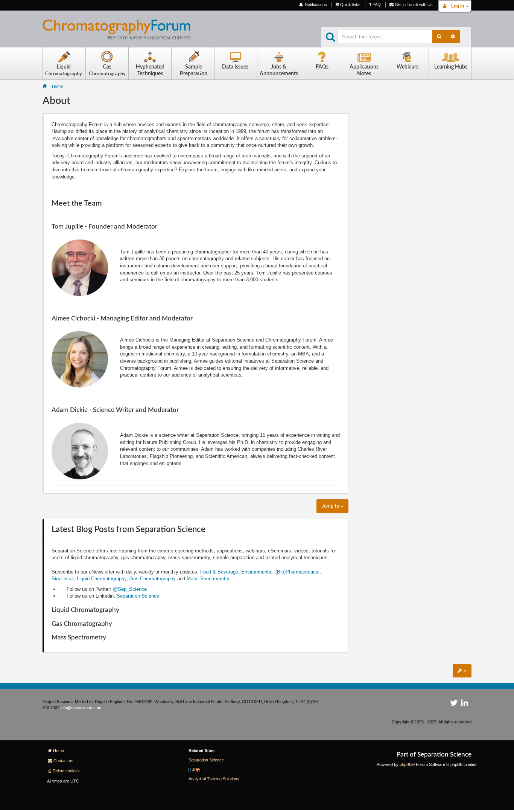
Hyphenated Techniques (150, 70)
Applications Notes (364, 70)
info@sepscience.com (81, 707)
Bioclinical (63, 578)
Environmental (256, 572)
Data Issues (235, 67)
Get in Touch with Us (413, 4)
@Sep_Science (130, 589)
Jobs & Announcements (279, 70)
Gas (107, 70)
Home (58, 750)
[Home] (122, 32)
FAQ (376, 4)
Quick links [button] (349, 4)
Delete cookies (66, 771)
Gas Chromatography (152, 578)
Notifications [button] (315, 4)
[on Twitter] (454, 704)
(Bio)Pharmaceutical (297, 572)
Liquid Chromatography (101, 578)
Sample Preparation (193, 70)
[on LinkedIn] (464, 704)
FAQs (322, 67)
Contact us (63, 760)
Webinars (407, 67)
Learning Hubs (450, 67)
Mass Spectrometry (208, 578)
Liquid (63, 70)
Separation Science (138, 596)
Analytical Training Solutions (214, 778)
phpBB (406, 764)
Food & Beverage (219, 572)
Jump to (331, 506)
